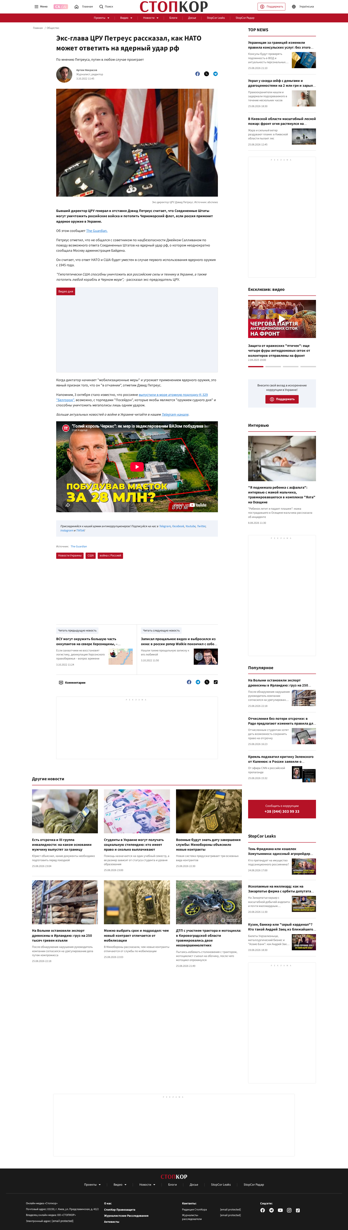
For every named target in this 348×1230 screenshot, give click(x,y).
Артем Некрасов (86, 70)
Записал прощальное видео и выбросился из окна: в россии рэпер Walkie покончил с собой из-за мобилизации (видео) (178, 643)
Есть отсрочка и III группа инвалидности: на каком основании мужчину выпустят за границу (62, 844)
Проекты (99, 18)
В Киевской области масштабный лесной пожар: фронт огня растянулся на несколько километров (282, 123)
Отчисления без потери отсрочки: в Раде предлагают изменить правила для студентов (281, 723)
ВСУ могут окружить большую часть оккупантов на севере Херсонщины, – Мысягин (87, 643)
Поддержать (275, 6)
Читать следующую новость (161, 630)
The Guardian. (97, 230)
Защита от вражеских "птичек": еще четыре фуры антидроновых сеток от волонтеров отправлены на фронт (279, 350)
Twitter (201, 526)
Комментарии (75, 682)
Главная (38, 28)
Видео (124, 18)
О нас (108, 1204)
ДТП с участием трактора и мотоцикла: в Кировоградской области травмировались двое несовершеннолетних (208, 938)
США (91, 555)
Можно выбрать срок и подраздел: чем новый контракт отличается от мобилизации (136, 935)
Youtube (190, 526)
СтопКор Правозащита (119, 1210)
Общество (53, 28)
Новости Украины (70, 555)
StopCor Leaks (216, 18)
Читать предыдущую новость (77, 630)
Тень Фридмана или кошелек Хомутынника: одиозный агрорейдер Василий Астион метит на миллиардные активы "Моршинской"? (281, 856)
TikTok (80, 530)
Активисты (111, 1222)
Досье (192, 18)
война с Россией (110, 555)
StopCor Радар (245, 18)
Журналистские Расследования (126, 1216)
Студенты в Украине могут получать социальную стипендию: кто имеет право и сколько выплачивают (134, 844)
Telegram (165, 526)
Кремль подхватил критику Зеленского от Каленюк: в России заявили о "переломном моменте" (281, 761)
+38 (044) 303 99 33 (282, 811)
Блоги (173, 18)
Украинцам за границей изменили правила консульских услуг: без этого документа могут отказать (279, 47)
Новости (148, 18)
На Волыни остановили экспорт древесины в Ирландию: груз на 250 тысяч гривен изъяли (62, 935)
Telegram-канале (175, 414)
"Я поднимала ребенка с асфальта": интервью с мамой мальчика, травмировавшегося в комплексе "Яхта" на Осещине (281, 495)
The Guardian (79, 547)
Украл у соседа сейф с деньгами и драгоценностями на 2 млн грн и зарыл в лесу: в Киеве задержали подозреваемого (282, 88)
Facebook (178, 526)
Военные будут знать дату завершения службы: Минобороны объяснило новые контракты (208, 844)
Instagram (66, 530)
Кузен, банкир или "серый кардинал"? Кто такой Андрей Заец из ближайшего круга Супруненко (280, 929)
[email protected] (63, 1221)
